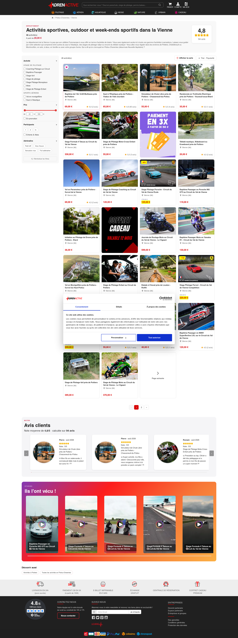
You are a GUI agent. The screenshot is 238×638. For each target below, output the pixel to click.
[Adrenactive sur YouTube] (106, 617)
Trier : (207, 58)
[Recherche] (160, 4)
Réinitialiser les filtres (41, 159)
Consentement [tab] (81, 307)
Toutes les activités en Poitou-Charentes (56, 572)
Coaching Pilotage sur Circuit (38, 69)
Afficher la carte (186, 58)
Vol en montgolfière (34, 96)
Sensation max (30, 150)
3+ (36, 130)
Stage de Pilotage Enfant (36, 89)
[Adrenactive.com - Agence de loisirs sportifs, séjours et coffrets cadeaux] (63, 5)
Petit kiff (28, 146)
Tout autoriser (154, 338)
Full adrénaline (45, 150)
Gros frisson (39, 146)
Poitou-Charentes (62, 17)
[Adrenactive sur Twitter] (98, 617)
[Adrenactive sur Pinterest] (102, 617)
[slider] (25, 110)
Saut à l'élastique (33, 100)
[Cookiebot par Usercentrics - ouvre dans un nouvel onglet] (161, 298)
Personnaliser (117, 338)
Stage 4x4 (30, 76)
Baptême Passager (34, 72)
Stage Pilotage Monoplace (36, 82)
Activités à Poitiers (30, 572)
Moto (28, 86)
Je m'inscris (135, 612)
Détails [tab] (119, 307)
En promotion (31, 118)
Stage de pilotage (33, 79)
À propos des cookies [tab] (156, 307)
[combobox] (119, 4)
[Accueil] (52, 17)
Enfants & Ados (32, 135)
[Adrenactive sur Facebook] (93, 617)
